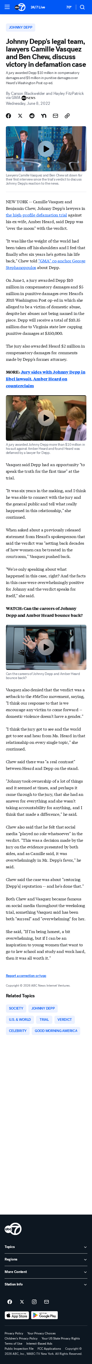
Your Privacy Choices (41, 1333)
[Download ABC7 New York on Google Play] (44, 1315)
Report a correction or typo (26, 975)
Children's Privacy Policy (21, 1338)
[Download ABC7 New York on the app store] (17, 1315)
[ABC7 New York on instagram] (34, 1302)
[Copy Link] (67, 115)
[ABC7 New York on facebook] (10, 1302)
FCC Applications (49, 1348)
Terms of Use (13, 1343)
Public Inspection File (19, 1348)
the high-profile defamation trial (36, 215)
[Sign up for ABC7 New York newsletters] (46, 1302)
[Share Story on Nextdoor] (43, 115)
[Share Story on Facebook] (8, 115)
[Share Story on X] (20, 115)
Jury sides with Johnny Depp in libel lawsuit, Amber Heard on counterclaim (45, 379)
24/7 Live (38, 7)
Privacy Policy (14, 1333)
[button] (7, 7)
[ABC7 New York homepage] (20, 7)
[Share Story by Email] (55, 115)
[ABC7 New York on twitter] (22, 1302)
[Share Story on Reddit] (32, 115)
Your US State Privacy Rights (61, 1338)
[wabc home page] (13, 1229)
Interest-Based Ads (39, 1343)
